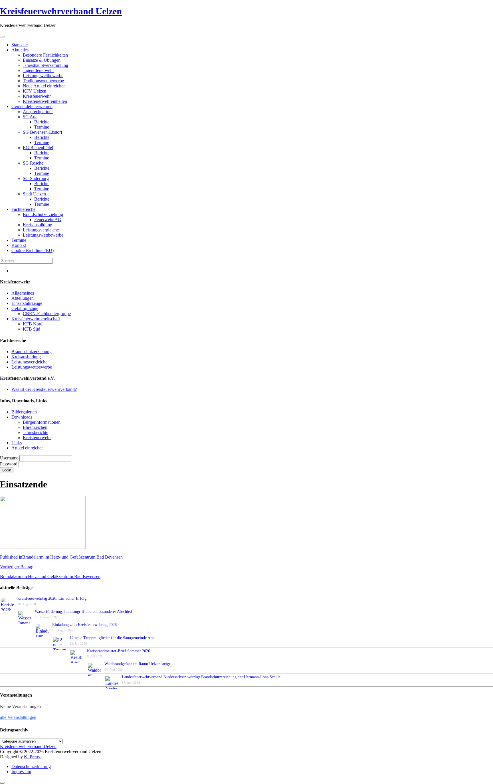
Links (16, 442)
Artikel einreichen (27, 447)
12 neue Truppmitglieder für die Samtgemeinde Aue (112, 638)
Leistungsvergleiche (29, 361)
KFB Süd (31, 329)
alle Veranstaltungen (18, 717)
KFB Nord (33, 323)
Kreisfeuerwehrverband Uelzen (61, 11)
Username (9, 457)
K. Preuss (32, 756)
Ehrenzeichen (35, 427)
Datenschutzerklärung (31, 766)
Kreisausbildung (26, 356)
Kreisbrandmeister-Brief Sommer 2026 (119, 651)
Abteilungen (22, 298)
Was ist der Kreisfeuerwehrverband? (44, 389)
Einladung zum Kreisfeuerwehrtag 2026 (84, 625)
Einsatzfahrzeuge (26, 303)
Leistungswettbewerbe (31, 367)
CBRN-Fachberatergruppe (47, 313)
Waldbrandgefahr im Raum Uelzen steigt (137, 664)
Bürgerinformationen (41, 422)
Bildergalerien (24, 411)
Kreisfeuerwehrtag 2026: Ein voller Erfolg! (52, 598)
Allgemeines (22, 293)
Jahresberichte (35, 432)
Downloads (21, 417)
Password (9, 463)
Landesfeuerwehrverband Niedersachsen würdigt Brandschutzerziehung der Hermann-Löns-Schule (201, 677)
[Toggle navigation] (2, 36)
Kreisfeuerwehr (37, 437)
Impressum (21, 771)
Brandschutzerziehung (31, 351)
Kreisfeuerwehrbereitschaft (35, 318)
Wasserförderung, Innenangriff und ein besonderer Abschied (83, 611)
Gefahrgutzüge (24, 308)
